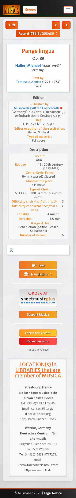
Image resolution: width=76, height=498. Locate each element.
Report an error (38, 341)
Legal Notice (53, 493)
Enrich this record (38, 333)
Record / (38, 34)
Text (38, 265)
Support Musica (38, 314)
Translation (37, 274)
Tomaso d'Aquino (29, 82)
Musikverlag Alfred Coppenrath (37, 108)
